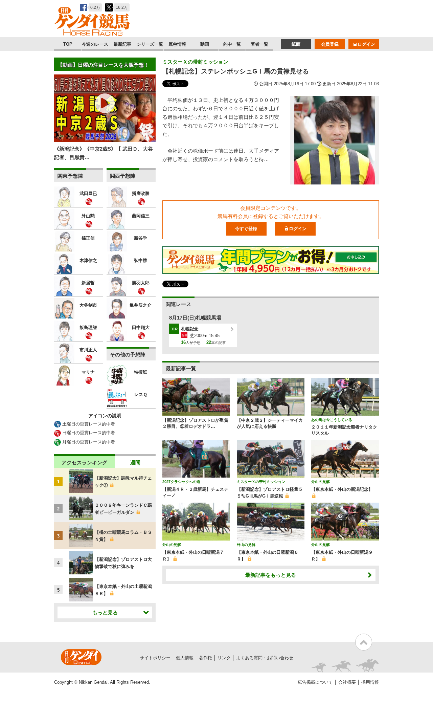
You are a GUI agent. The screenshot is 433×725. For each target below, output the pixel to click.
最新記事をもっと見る (270, 575)
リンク (224, 657)
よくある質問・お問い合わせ (264, 657)
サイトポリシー (155, 657)
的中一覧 (232, 44)
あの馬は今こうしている (331, 420)
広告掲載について (315, 682)
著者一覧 (259, 44)
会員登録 (330, 44)
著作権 (205, 657)
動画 (204, 44)
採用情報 (370, 682)
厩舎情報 (177, 44)
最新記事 (122, 44)
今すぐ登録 (246, 228)
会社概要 (347, 682)
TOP (67, 44)
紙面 (296, 44)
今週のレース (95, 44)
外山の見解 (320, 482)
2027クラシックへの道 (181, 482)
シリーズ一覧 (150, 44)
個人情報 (184, 657)
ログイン (366, 44)
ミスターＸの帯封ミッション (195, 62)
